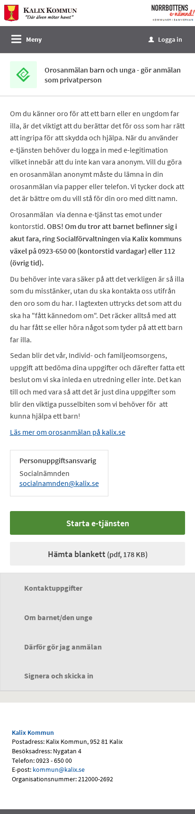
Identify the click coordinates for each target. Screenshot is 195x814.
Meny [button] (34, 39)
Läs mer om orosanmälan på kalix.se (67, 432)
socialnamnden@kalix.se (59, 483)
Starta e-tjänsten (97, 523)
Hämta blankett (98, 554)
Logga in (165, 39)
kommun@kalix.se (59, 769)
